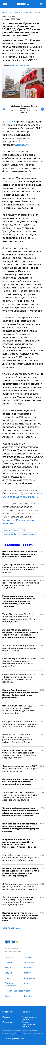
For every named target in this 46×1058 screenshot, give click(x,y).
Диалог (4, 16)
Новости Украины (29, 534)
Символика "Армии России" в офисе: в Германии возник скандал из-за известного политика (18, 678)
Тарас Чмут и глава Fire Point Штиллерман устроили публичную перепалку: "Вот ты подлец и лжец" (19, 618)
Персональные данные (29, 1018)
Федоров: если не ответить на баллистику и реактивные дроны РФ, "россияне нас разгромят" (20, 724)
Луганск (10, 121)
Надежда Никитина (19, 66)
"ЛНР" (23, 530)
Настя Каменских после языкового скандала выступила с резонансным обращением (20, 857)
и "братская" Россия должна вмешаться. (18, 520)
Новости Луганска (11, 530)
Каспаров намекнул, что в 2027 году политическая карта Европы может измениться (20, 768)
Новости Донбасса (11, 534)
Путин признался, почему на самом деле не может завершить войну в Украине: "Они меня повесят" (20, 568)
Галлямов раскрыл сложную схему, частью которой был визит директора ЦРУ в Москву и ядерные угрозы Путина (20, 796)
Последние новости (18, 545)
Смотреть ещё (11, 928)
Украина (13, 16)
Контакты (7, 1022)
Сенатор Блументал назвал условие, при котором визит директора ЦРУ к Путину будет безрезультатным (19, 754)
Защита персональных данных (29, 1024)
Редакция (7, 1017)
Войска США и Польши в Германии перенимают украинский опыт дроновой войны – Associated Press (17, 738)
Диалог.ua (19, 1034)
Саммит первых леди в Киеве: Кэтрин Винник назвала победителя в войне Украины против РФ (19, 662)
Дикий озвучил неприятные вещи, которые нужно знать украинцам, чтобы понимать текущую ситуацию (18, 901)
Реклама (26, 1012)
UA (41, 4)
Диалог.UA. (22, 144)
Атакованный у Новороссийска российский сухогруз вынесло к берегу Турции (20, 648)
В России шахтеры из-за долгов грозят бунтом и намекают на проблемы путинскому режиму (20, 886)
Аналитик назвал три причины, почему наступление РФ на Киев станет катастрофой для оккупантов (20, 584)
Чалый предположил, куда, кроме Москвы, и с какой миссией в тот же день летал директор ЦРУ (18, 709)
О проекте (7, 1012)
